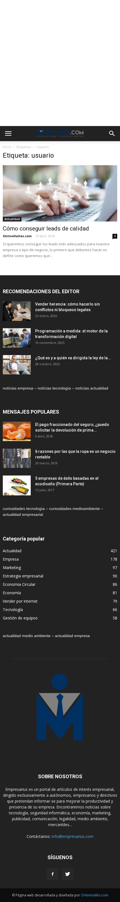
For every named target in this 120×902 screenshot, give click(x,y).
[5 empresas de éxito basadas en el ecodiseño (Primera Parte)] (17, 485)
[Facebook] (52, 874)
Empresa (11, 559)
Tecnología (13, 609)
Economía (12, 592)
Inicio (7, 146)
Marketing (12, 567)
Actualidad (12, 219)
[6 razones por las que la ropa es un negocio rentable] (17, 458)
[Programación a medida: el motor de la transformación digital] (17, 338)
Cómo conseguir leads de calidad (46, 228)
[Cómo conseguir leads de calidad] (60, 193)
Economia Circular (19, 584)
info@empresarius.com (72, 836)
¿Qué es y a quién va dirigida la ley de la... (73, 358)
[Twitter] (67, 874)
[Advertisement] (60, 63)
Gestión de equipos (20, 618)
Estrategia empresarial (23, 576)
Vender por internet (20, 601)
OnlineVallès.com (94, 895)
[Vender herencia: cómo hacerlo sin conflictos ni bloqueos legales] (17, 311)
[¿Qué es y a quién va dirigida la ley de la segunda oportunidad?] (17, 364)
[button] (112, 133)
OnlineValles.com (17, 236)
